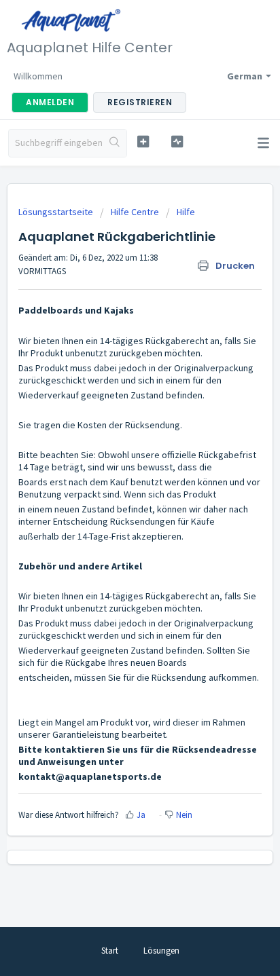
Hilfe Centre (135, 212)
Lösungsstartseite (56, 212)
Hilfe (186, 212)
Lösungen (161, 950)
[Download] (115, 484)
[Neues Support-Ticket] (143, 141)
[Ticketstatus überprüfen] (177, 141)
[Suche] (114, 143)
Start (109, 950)
